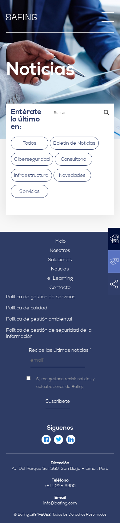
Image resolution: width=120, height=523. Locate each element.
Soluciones (60, 260)
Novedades (72, 175)
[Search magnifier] (106, 112)
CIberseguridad (32, 159)
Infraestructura (31, 175)
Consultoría (73, 159)
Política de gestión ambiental (39, 319)
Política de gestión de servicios (40, 297)
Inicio (60, 241)
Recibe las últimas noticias (60, 350)
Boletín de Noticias (74, 143)
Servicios (29, 191)
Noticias (60, 269)
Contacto (60, 287)
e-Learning (60, 278)
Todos (29, 143)
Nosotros (60, 250)
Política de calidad (26, 308)
